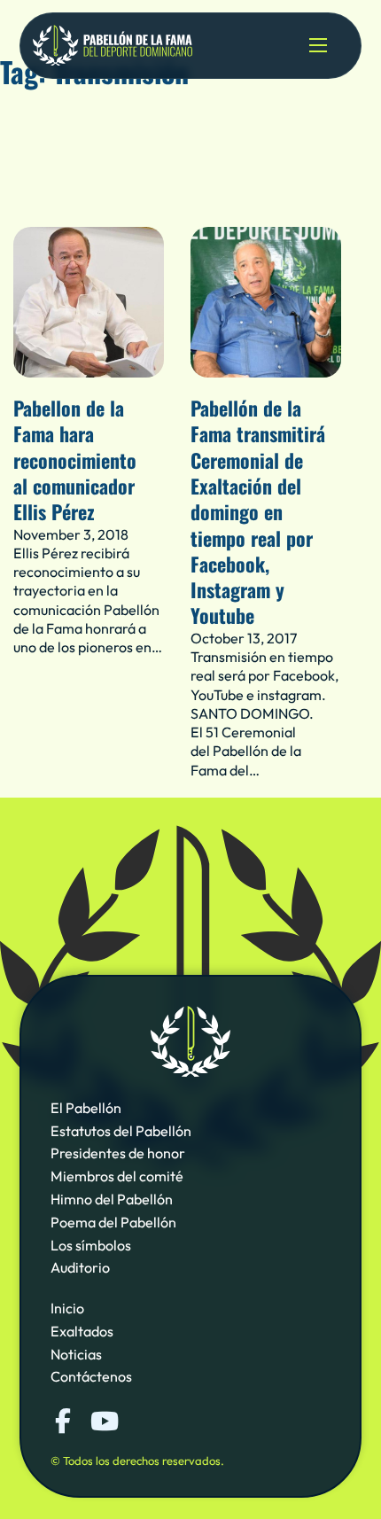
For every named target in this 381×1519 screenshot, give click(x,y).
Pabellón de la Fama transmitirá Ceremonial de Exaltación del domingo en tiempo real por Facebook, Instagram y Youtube (257, 511)
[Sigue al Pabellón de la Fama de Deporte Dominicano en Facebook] (63, 1420)
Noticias (76, 1354)
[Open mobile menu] (318, 45)
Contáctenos (91, 1376)
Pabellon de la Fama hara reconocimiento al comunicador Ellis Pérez (74, 459)
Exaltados (82, 1331)
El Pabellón (86, 1108)
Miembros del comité (117, 1176)
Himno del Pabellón (112, 1199)
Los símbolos (91, 1245)
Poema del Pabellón (113, 1222)
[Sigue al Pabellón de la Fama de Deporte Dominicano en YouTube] (102, 1420)
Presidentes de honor (118, 1153)
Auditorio (80, 1267)
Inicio (67, 1308)
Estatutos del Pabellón (121, 1131)
